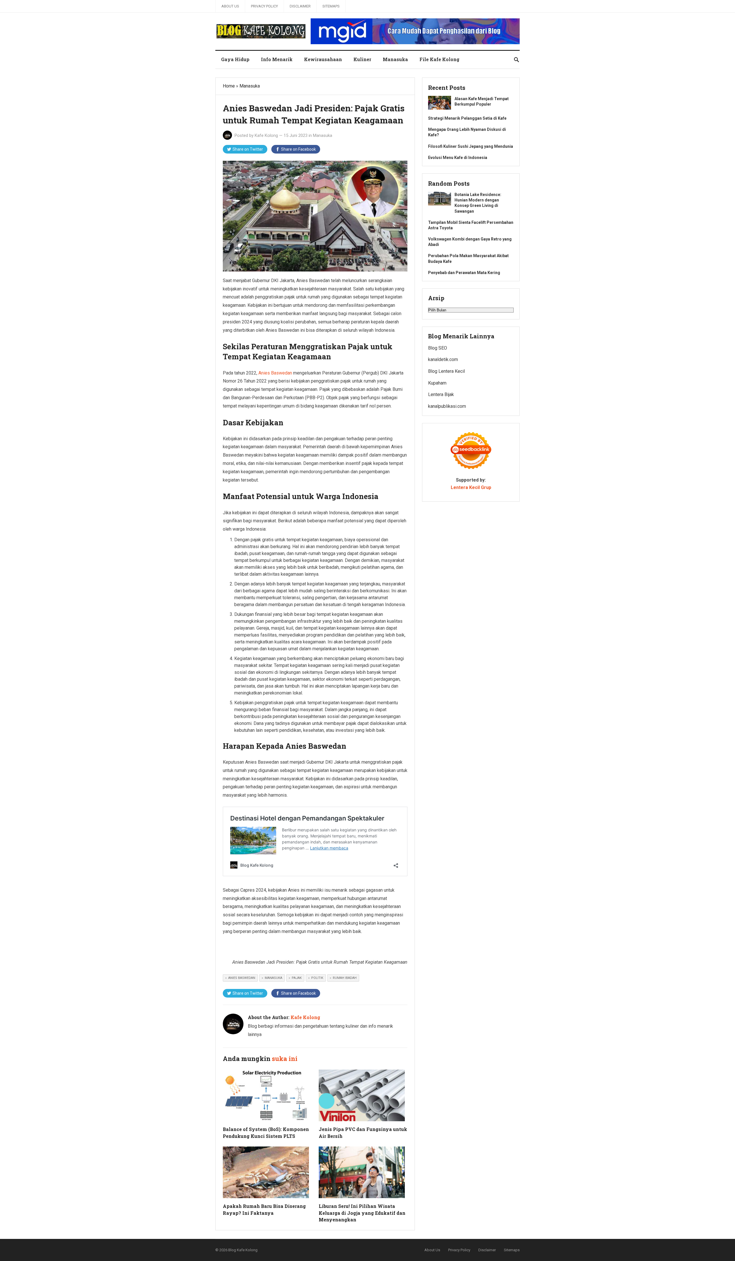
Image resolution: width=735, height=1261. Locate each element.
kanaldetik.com (443, 359)
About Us (230, 6)
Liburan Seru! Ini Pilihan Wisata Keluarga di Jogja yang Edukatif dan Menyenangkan (362, 1212)
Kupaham (437, 383)
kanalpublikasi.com (447, 406)
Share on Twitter (248, 149)
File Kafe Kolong (439, 59)
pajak (297, 978)
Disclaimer (300, 6)
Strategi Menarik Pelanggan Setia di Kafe (467, 118)
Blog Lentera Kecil (446, 371)
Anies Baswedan (275, 373)
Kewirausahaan (323, 59)
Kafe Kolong (266, 135)
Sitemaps (331, 6)
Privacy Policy (264, 6)
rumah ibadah (345, 978)
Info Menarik (277, 59)
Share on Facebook (298, 149)
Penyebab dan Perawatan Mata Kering (464, 272)
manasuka (273, 978)
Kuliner (362, 59)
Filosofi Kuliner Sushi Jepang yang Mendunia (470, 146)
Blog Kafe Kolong (243, 1250)
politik (317, 978)
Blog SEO (437, 348)
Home (229, 86)
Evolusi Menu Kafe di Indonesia (457, 157)
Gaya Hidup (235, 59)
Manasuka (395, 59)
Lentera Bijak (441, 394)
